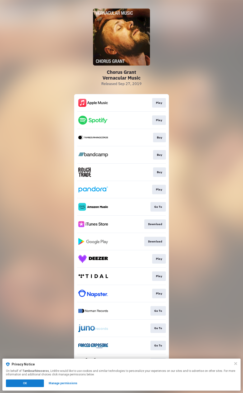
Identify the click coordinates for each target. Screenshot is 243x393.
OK (25, 383)
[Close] (235, 363)
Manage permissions (63, 383)
